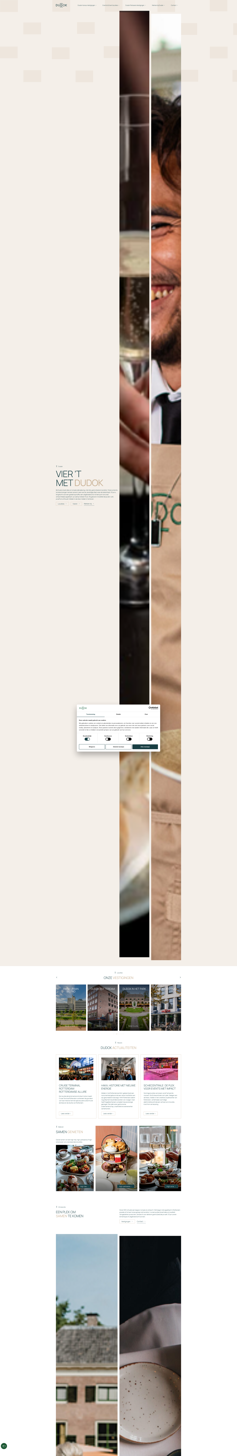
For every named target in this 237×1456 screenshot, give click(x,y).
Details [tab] (118, 714)
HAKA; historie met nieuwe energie (118, 1087)
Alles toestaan (145, 746)
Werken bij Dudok (157, 5)
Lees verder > (66, 1113)
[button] (56, 977)
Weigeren (92, 746)
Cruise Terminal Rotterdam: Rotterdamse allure (73, 1088)
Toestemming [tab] (90, 714)
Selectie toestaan (118, 746)
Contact (173, 5)
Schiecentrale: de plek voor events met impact (160, 1087)
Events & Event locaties (110, 5)
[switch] (108, 739)
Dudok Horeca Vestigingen (86, 5)
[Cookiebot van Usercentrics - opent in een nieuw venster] (150, 708)
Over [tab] (146, 714)
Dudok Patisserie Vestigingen (134, 5)
